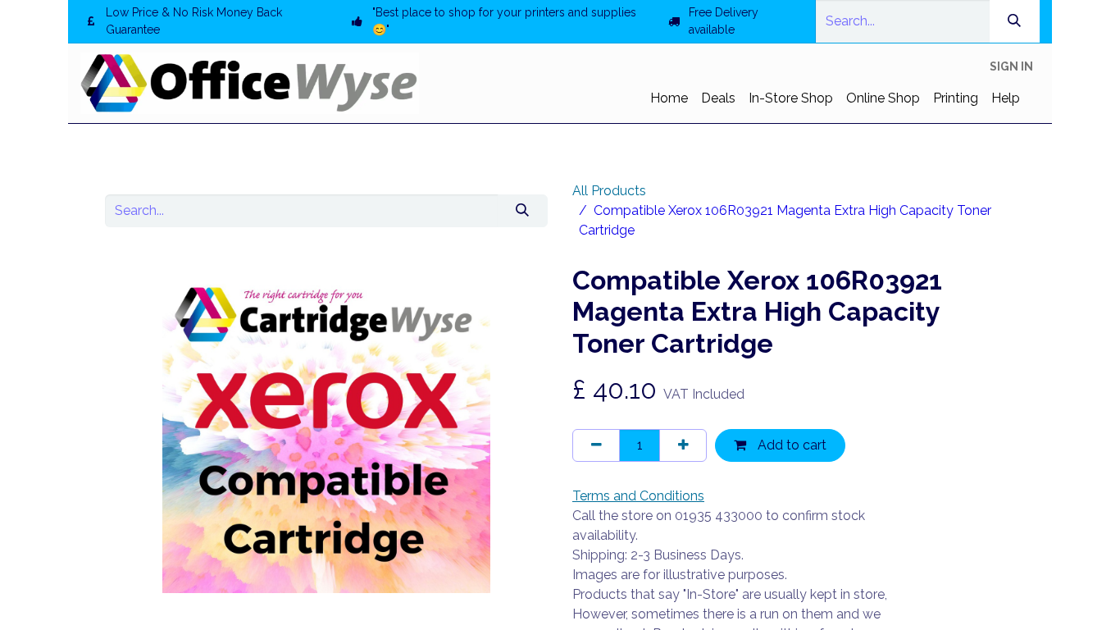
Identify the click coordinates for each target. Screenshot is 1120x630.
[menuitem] (669, 98)
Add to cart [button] (790, 445)
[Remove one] (596, 445)
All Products (609, 191)
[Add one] (683, 445)
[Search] (1015, 21)
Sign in (1011, 66)
